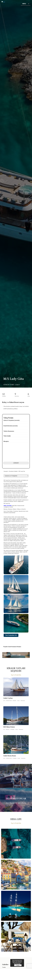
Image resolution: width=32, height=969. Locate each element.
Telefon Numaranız (8, 431)
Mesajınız (6, 441)
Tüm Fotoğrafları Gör (11, 635)
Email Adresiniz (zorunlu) (10, 425)
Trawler (4, 967)
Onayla (17, 965)
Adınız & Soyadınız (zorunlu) (11, 420)
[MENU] (25, 5)
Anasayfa (6, 471)
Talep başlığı (7, 436)
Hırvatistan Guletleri (13, 471)
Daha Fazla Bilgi (17, 963)
